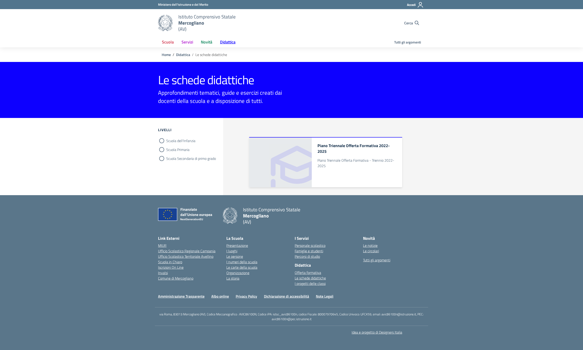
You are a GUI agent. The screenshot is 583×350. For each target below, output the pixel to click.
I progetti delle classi (310, 283)
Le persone (234, 256)
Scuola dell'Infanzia (180, 140)
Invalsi (163, 273)
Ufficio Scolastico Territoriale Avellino (185, 256)
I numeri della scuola (241, 262)
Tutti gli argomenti (407, 42)
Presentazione (237, 245)
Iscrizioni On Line (171, 267)
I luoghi (231, 251)
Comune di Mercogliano (175, 278)
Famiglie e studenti (309, 251)
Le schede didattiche (310, 278)
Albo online (220, 296)
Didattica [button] (227, 42)
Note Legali (324, 296)
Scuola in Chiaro (170, 262)
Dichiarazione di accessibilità (286, 296)
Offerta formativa (308, 272)
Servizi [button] (187, 42)
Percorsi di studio (307, 256)
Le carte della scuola (241, 267)
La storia (232, 278)
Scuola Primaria (177, 149)
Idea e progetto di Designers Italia (377, 332)
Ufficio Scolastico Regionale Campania (186, 251)
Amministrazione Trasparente (181, 296)
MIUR (162, 245)
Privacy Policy (246, 296)
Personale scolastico (310, 245)
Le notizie (370, 245)
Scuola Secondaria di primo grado (191, 158)
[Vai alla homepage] (165, 23)
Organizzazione (237, 273)
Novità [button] (206, 42)
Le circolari (371, 251)
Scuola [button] (168, 42)
